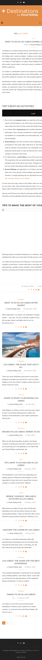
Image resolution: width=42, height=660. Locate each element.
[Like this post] (29, 289)
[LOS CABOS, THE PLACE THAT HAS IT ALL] (21, 344)
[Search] (40, 23)
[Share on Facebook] (31, 289)
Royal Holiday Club (13, 309)
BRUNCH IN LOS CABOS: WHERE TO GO (21, 432)
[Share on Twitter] (33, 289)
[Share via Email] (38, 289)
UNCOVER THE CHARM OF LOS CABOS (21, 530)
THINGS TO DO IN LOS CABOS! (21, 594)
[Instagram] (20, 2)
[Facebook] (17, 643)
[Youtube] (24, 2)
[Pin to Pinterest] (36, 289)
